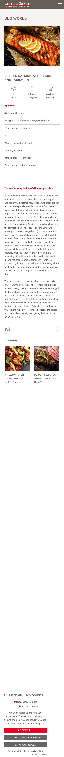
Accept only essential (26, 737)
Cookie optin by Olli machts (39, 754)
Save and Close (25, 744)
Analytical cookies (28, 706)
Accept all (25, 730)
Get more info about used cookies (25, 751)
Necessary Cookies (27, 702)
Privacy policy (38, 723)
